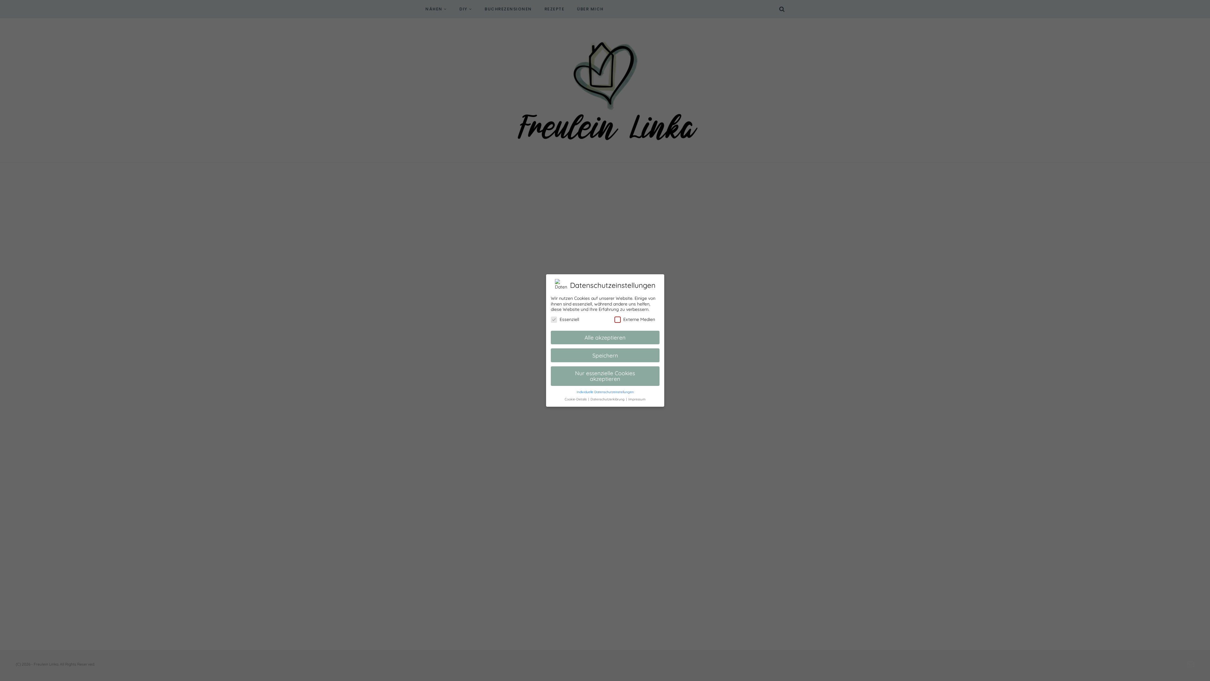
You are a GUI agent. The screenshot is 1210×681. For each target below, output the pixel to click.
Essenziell (569, 319)
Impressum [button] (637, 399)
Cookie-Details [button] (576, 399)
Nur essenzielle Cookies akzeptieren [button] (605, 376)
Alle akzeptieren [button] (605, 337)
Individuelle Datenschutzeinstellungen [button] (605, 392)
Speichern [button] (605, 355)
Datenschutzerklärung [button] (608, 399)
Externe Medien (639, 319)
